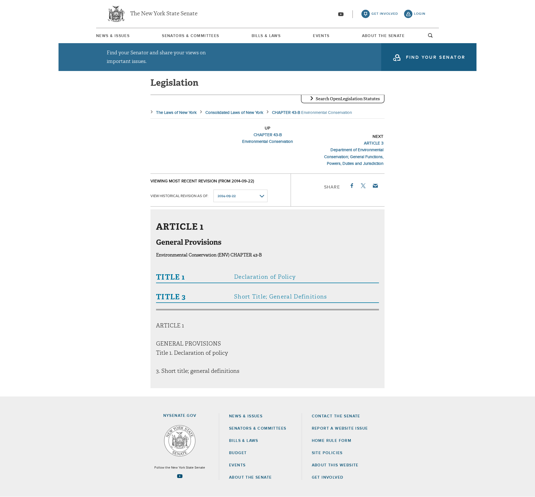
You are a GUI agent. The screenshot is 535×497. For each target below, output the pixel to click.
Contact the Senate (336, 416)
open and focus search (430, 37)
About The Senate (383, 36)
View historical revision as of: (179, 196)
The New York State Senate (164, 14)
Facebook (351, 185)
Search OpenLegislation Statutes (348, 99)
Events (321, 36)
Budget (238, 453)
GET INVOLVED (328, 477)
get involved (384, 14)
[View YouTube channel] (341, 14)
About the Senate (250, 477)
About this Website (335, 465)
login (419, 14)
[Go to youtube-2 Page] (179, 476)
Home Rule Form (332, 441)
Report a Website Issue (340, 428)
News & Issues (113, 36)
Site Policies (327, 453)
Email (375, 185)
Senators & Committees (190, 36)
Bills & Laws (266, 36)
